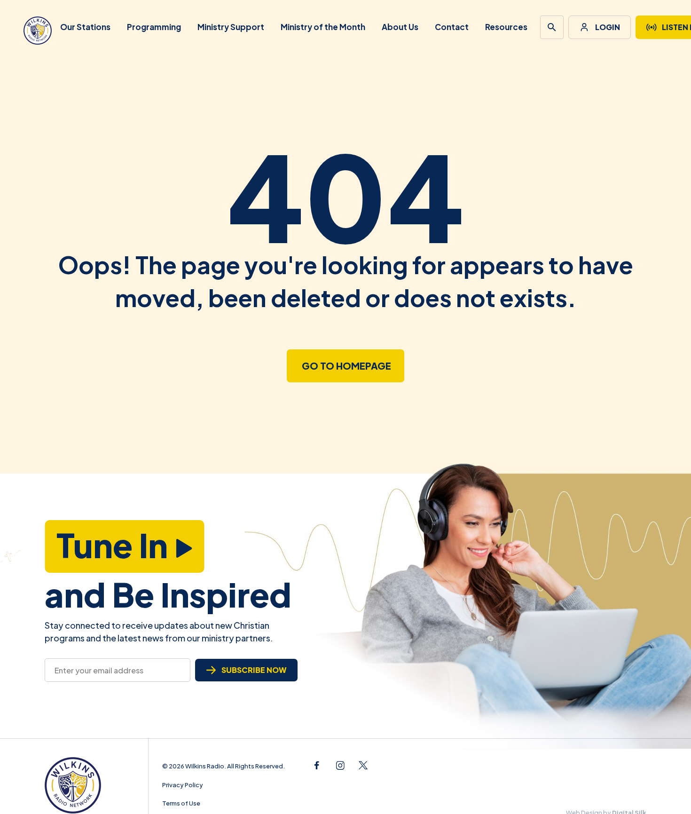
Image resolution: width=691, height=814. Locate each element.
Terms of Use (181, 803)
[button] (552, 27)
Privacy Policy (182, 785)
